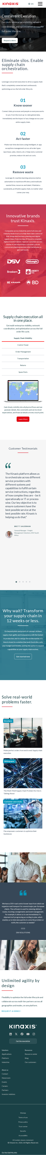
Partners (5, 1090)
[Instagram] (34, 1034)
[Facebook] (22, 1034)
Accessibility (23, 1135)
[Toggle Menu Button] (40, 4)
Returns (23, 365)
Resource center (31, 1054)
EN (32, 4)
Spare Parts (23, 372)
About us (5, 1070)
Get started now (23, 656)
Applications (7, 1054)
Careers (5, 1086)
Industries (5, 1062)
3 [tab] (23, 582)
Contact (5, 1074)
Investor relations (8, 1094)
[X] (16, 1034)
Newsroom (6, 1078)
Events (4, 1082)
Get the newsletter (23, 1041)
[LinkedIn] (10, 1034)
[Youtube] (27, 1034)
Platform (5, 1058)
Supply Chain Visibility (23, 338)
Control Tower (23, 345)
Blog (26, 1058)
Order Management (23, 352)
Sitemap (23, 1113)
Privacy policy (23, 1122)
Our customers (30, 1062)
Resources (28, 1050)
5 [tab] (29, 582)
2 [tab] (19, 582)
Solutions (5, 1050)
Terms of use (23, 1117)
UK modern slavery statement (23, 1140)
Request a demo (10, 40)
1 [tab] (16, 582)
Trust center (23, 1126)
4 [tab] (26, 582)
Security (23, 1131)
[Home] (23, 1027)
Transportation (23, 358)
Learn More (23, 419)
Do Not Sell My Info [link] (9, 1152)
